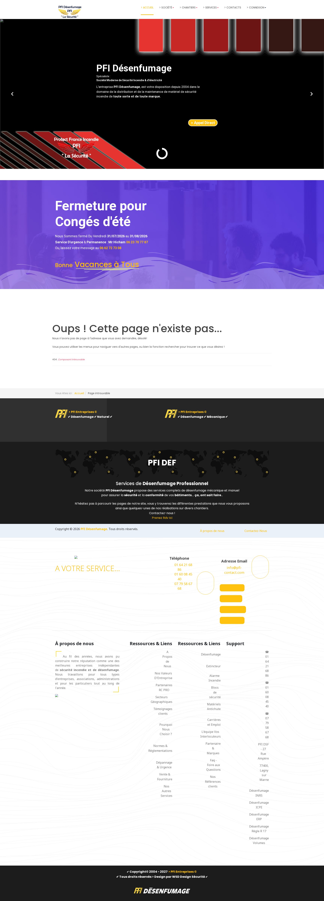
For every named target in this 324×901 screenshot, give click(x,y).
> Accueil (147, 7)
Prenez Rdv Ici (162, 518)
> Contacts (232, 7)
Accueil (79, 393)
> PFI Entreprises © (83, 412)
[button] (12, 94)
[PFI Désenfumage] (69, 12)
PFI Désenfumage (94, 529)
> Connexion (255, 7)
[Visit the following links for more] (232, 587)
